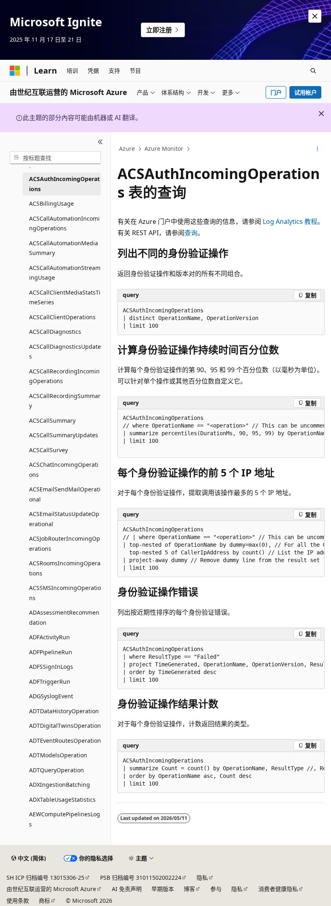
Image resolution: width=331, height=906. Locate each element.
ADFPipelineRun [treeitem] (50, 652)
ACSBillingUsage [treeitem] (51, 203)
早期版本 (162, 889)
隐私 (202, 877)
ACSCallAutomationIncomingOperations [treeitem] (64, 223)
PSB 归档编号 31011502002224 (140, 877)
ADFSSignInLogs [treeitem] (51, 666)
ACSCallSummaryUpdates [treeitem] (63, 435)
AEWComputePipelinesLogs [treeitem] (64, 819)
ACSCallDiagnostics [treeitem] (55, 331)
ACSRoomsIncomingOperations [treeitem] (65, 568)
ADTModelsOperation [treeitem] (58, 755)
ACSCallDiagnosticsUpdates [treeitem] (65, 351)
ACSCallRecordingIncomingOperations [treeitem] (64, 376)
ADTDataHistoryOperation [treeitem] (64, 711)
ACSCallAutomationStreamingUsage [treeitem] (65, 273)
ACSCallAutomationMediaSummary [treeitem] (63, 248)
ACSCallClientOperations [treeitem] (62, 317)
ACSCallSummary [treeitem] (52, 420)
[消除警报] (314, 16)
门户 (276, 92)
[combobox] (55, 157)
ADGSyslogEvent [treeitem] (51, 696)
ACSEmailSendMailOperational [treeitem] (65, 494)
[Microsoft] (15, 70)
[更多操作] (317, 149)
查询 (190, 232)
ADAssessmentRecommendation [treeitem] (64, 617)
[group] (221, 433)
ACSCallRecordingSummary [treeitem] (65, 401)
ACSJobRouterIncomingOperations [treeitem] (64, 543)
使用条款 (17, 900)
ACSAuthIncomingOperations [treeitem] (64, 184)
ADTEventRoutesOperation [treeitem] (65, 740)
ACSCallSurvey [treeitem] (48, 450)
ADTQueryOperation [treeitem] (56, 770)
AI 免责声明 (127, 889)
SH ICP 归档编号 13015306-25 (45, 877)
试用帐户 (305, 92)
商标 (44, 900)
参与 (216, 889)
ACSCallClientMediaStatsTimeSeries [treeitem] (65, 297)
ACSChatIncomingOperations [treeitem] (63, 469)
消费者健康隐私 (278, 889)
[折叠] (100, 141)
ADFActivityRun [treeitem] (49, 637)
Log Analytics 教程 (290, 221)
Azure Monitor (164, 148)
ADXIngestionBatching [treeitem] (59, 784)
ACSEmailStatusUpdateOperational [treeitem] (64, 519)
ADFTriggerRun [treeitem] (49, 681)
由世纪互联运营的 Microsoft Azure (51, 889)
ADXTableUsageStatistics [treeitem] (62, 799)
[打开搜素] (313, 70)
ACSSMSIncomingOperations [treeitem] (65, 593)
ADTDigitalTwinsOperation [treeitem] (65, 725)
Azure (127, 148)
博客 (189, 889)
